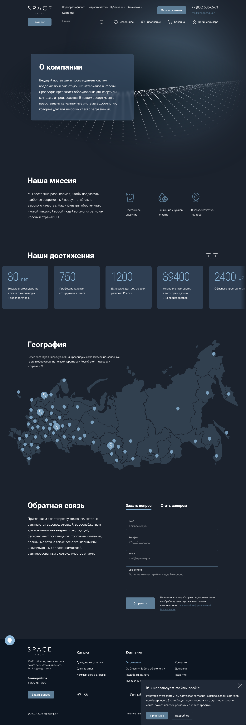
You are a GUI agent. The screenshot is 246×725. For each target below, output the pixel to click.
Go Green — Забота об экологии (145, 668)
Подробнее (182, 715)
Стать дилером (174, 505)
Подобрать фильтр (73, 7)
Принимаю (157, 715)
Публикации (117, 7)
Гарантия (180, 674)
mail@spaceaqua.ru (204, 12)
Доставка (181, 668)
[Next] (215, 256)
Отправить (140, 603)
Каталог (40, 22)
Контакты (68, 12)
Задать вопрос (41, 694)
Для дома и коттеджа (90, 662)
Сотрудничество (98, 7)
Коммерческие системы (91, 674)
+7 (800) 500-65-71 (205, 7)
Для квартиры (85, 668)
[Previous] (208, 256)
